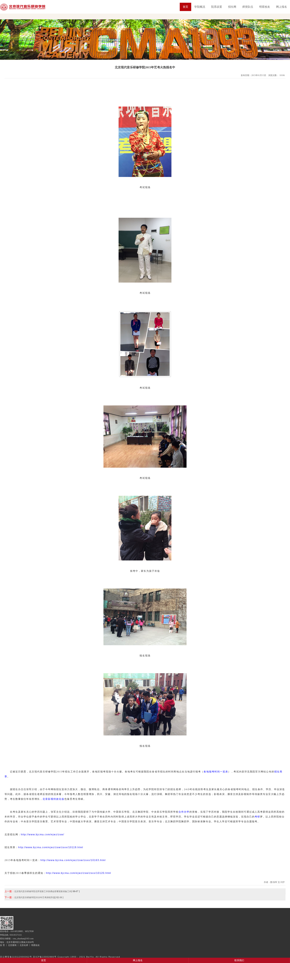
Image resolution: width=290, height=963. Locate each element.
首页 (185, 6)
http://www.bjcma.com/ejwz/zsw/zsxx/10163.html (73, 860)
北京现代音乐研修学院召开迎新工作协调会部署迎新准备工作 (42, 891)
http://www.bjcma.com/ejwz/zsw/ (42, 834)
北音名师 (24, 945)
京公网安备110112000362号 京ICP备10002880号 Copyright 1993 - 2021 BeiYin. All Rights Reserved (60, 957)
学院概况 (199, 6)
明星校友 (264, 6)
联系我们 (239, 960)
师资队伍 (247, 6)
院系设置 (216, 6)
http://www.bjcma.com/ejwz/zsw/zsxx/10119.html (50, 847)
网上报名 (281, 6)
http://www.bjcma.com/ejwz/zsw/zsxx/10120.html (78, 873)
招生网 (232, 6)
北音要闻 (12, 945)
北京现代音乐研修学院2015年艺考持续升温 (34, 897)
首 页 (2, 945)
